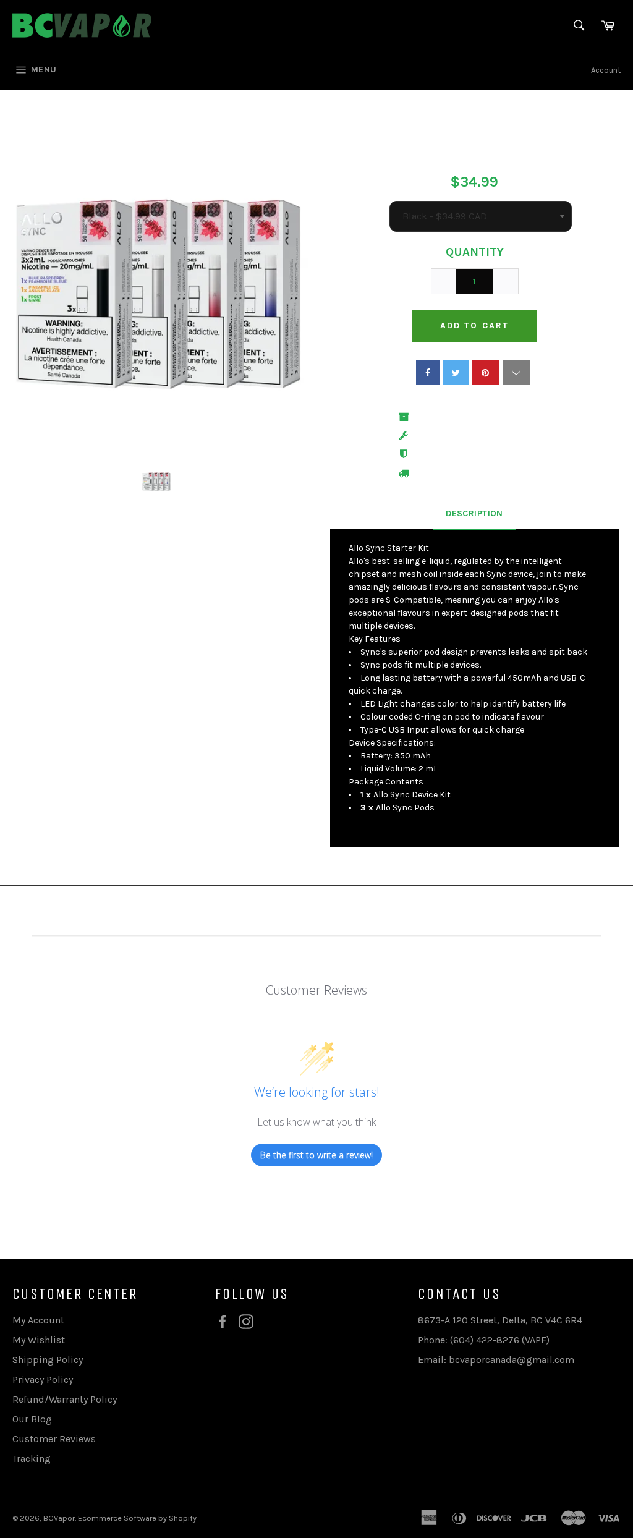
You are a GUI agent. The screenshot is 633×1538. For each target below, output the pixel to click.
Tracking (31, 1458)
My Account (38, 1320)
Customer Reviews (54, 1439)
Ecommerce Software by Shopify (137, 1518)
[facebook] (428, 372)
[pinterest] (485, 372)
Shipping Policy (47, 1360)
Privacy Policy (42, 1379)
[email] (516, 372)
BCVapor (59, 1518)
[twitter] (456, 372)
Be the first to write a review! (316, 1155)
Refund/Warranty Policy (64, 1399)
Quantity (475, 252)
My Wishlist (38, 1340)
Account (606, 70)
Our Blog (32, 1419)
